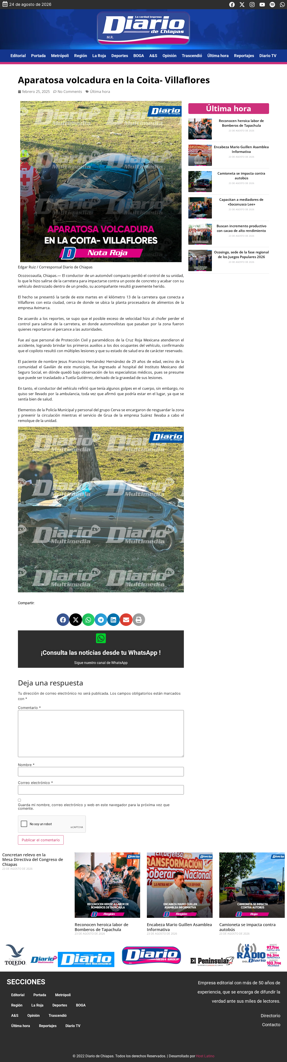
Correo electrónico (35, 782)
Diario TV (267, 55)
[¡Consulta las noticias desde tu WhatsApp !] (101, 638)
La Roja (99, 55)
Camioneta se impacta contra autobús (241, 175)
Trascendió (192, 55)
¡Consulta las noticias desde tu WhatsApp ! (101, 652)
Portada (38, 55)
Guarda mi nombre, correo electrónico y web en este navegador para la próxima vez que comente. (94, 806)
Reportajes (244, 55)
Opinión (169, 55)
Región (80, 55)
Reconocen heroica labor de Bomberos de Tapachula (241, 123)
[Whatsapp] (282, 5)
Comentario (29, 707)
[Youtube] (262, 5)
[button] (63, 619)
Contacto (271, 1024)
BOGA (138, 55)
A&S (153, 55)
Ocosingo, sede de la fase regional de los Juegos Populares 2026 (241, 254)
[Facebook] (232, 5)
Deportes (119, 55)
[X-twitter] (242, 5)
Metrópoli (60, 55)
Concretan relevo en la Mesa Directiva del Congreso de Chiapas (32, 859)
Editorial (18, 55)
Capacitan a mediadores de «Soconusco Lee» (241, 201)
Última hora (218, 55)
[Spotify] (272, 5)
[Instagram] (252, 5)
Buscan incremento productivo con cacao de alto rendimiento (241, 228)
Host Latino (205, 1056)
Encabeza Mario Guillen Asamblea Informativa (241, 149)
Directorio (270, 1015)
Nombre (26, 765)
